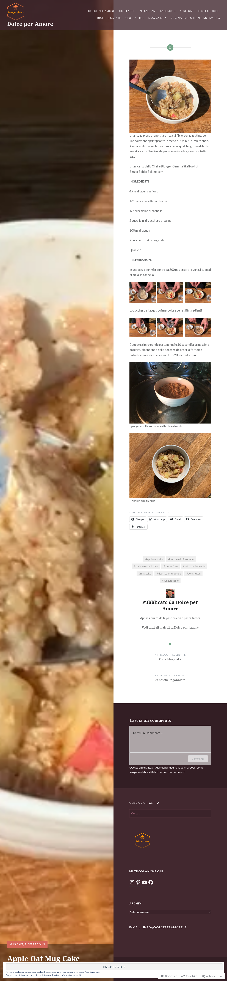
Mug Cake (16, 944)
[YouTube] (144, 882)
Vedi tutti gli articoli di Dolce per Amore (170, 627)
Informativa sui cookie (71, 975)
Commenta (198, 758)
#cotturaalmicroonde (181, 559)
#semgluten (193, 573)
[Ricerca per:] (170, 813)
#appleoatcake (154, 559)
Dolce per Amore (30, 23)
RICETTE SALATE (109, 17)
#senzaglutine (170, 580)
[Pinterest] (138, 882)
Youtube (187, 10)
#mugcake (145, 573)
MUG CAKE (156, 17)
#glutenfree (170, 566)
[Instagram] (132, 882)
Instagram (147, 10)
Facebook (168, 10)
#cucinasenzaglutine (146, 566)
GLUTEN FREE (134, 17)
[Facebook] (151, 882)
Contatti (126, 10)
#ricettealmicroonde (168, 573)
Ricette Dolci (35, 944)
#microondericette (194, 566)
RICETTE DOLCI (209, 10)
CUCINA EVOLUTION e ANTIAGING (195, 17)
